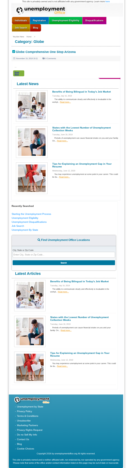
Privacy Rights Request (29, 430)
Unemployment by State (30, 406)
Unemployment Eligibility (25, 218)
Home (29, 37)
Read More (17, 73)
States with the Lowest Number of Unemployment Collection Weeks (81, 129)
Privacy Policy (24, 411)
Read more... (65, 102)
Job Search (18, 225)
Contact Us (23, 439)
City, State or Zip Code (23, 250)
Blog (19, 444)
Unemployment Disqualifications (29, 222)
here (107, 1)
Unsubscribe (24, 420)
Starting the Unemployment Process (31, 214)
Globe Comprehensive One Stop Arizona (46, 52)
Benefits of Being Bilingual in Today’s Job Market (81, 91)
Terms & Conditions (27, 416)
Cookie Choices (25, 448)
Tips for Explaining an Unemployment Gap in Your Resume (82, 165)
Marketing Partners (27, 425)
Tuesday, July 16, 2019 (62, 96)
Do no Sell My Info (27, 434)
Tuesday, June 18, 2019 (62, 135)
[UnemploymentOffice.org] (42, 11)
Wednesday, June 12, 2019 (63, 171)
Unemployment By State (25, 229)
